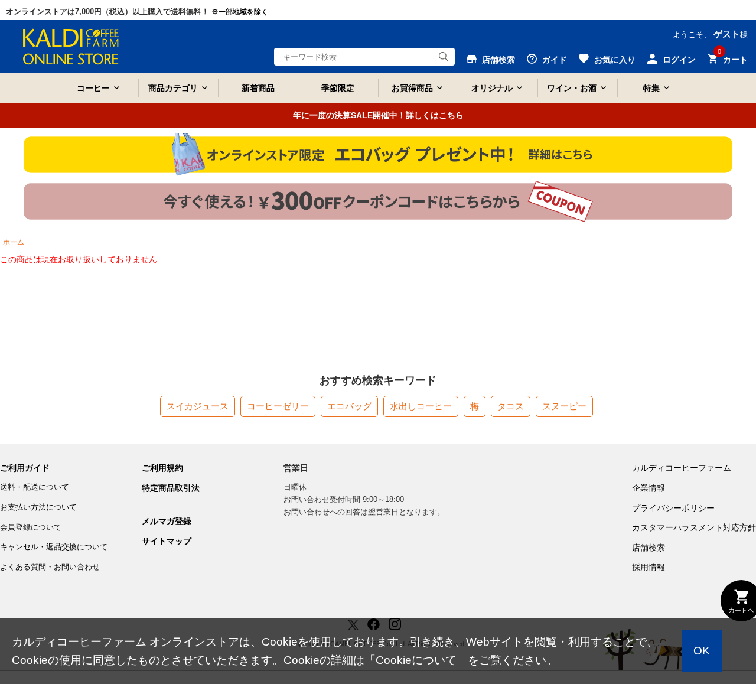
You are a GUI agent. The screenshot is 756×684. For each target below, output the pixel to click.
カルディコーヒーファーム (681, 468)
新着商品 (258, 88)
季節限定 (337, 88)
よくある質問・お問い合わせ (50, 566)
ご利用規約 (162, 468)
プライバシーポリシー (673, 508)
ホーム (13, 242)
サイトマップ (166, 541)
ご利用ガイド (25, 468)
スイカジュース (198, 406)
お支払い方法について (38, 507)
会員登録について (30, 527)
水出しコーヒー (421, 406)
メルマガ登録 (166, 521)
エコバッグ (349, 406)
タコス (510, 406)
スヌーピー (564, 406)
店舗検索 (648, 547)
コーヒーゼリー (278, 406)
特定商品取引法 (171, 488)
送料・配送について (34, 487)
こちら (451, 115)
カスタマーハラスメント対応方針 (694, 527)
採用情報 (648, 567)
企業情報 (648, 488)
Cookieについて (416, 660)
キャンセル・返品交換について (53, 546)
